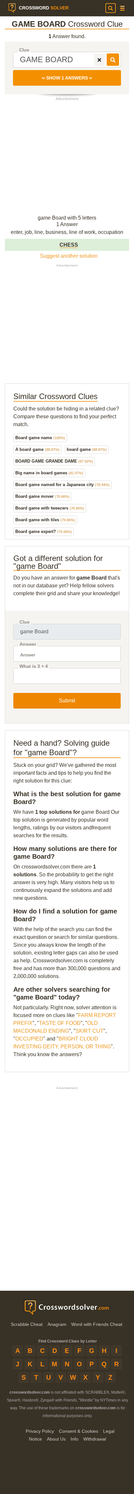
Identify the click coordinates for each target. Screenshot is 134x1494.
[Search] (110, 8)
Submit (67, 700)
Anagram (56, 1324)
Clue (24, 50)
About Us (56, 1439)
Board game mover (42, 496)
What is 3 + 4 (34, 666)
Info (74, 1439)
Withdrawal (94, 1439)
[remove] (99, 59)
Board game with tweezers (49, 508)
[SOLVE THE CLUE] (113, 59)
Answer (28, 644)
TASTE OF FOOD (60, 1023)
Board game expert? (43, 531)
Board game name (40, 437)
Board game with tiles (45, 519)
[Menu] (122, 8)
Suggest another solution (69, 256)
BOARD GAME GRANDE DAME (54, 461)
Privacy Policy (40, 1431)
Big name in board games (49, 472)
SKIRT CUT (89, 1031)
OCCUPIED (29, 1038)
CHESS (69, 245)
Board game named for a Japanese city (62, 484)
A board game (37, 449)
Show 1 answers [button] (67, 77)
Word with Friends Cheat (96, 1324)
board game (87, 449)
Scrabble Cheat (27, 1324)
